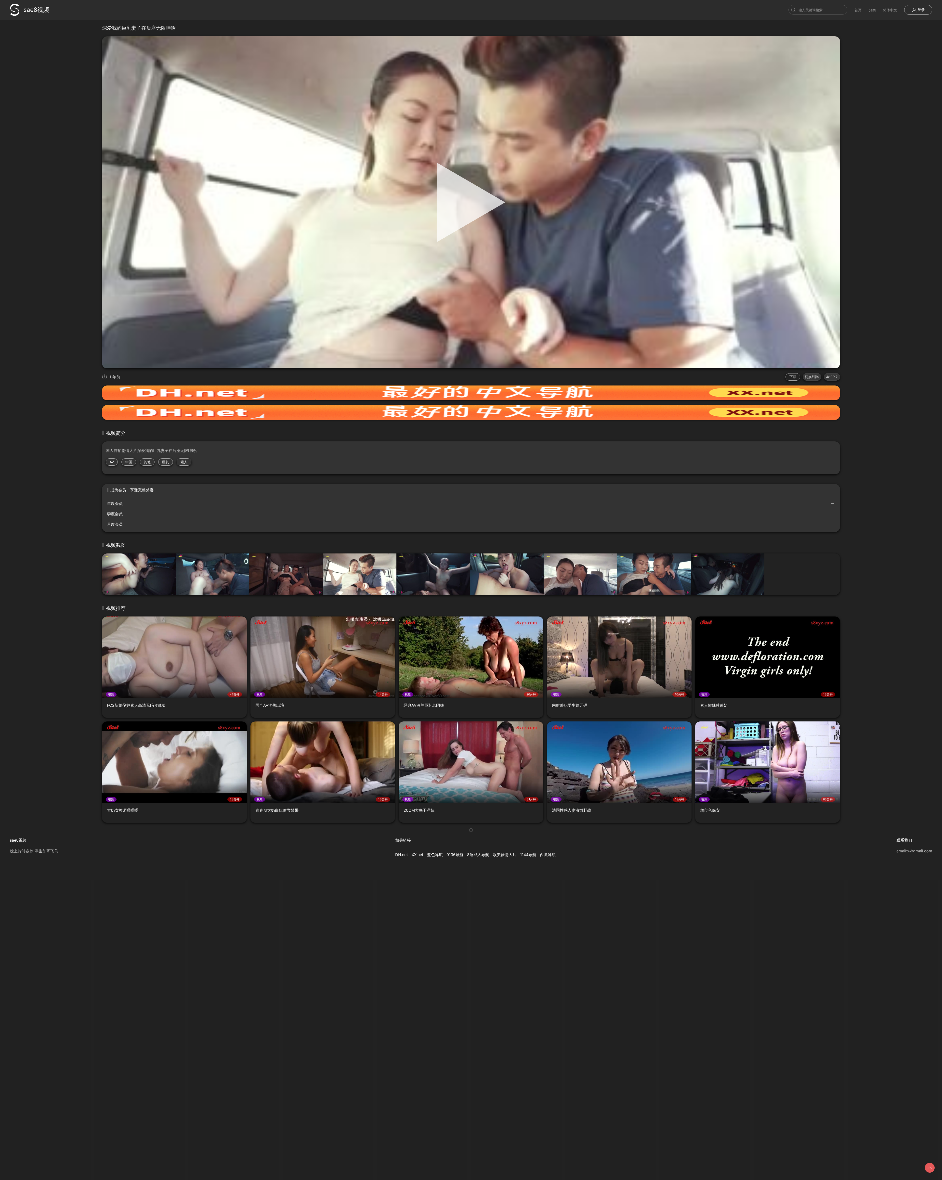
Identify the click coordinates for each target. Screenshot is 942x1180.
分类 (872, 10)
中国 (128, 462)
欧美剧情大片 (504, 854)
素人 (184, 462)
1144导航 (528, 854)
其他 (147, 462)
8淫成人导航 (478, 854)
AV (112, 462)
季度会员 (115, 513)
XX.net (417, 854)
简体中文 (890, 10)
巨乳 (165, 462)
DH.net (401, 854)
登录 (921, 10)
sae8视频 (36, 9)
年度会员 (115, 503)
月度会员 (115, 524)
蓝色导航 (435, 854)
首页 (858, 10)
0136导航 (454, 854)
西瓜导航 (548, 854)
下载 (792, 377)
